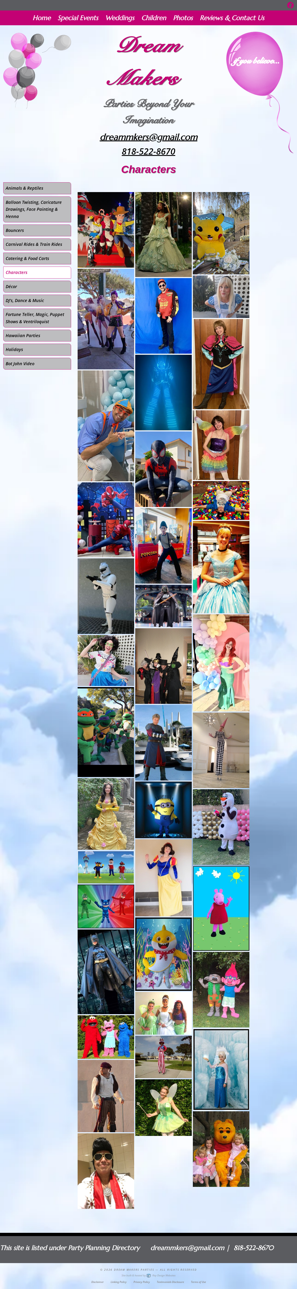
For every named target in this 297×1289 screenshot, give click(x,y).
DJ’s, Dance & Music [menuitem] (25, 300)
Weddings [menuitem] (119, 18)
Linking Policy (119, 1282)
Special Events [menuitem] (78, 18)
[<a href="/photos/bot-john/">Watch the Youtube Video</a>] (163, 392)
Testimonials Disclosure (170, 1282)
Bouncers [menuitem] (15, 230)
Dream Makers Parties (134, 1270)
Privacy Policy (141, 1282)
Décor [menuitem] (11, 286)
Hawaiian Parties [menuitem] (23, 335)
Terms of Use (198, 1282)
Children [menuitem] (153, 18)
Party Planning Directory (104, 1248)
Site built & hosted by (148, 1275)
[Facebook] (290, 5)
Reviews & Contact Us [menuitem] (232, 18)
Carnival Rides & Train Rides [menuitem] (34, 244)
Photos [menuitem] (183, 18)
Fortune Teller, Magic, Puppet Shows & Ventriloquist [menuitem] (35, 317)
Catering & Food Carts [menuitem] (27, 258)
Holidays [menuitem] (14, 349)
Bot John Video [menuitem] (20, 364)
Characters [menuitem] (16, 272)
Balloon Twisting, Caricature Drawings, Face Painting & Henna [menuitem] (34, 209)
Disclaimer (97, 1282)
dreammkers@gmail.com (148, 137)
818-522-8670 (148, 151)
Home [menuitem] (42, 18)
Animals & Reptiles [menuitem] (24, 188)
